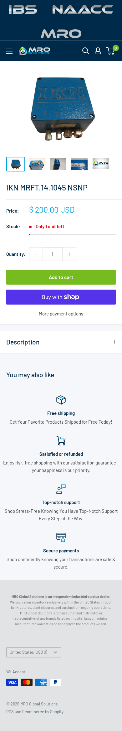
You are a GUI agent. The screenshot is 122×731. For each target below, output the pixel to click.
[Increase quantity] (69, 254)
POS (10, 711)
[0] (110, 51)
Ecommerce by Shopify (43, 711)
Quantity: (15, 254)
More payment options (61, 313)
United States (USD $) (28, 652)
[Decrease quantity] (36, 254)
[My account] (98, 50)
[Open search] (85, 50)
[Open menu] (9, 51)
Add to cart (61, 277)
